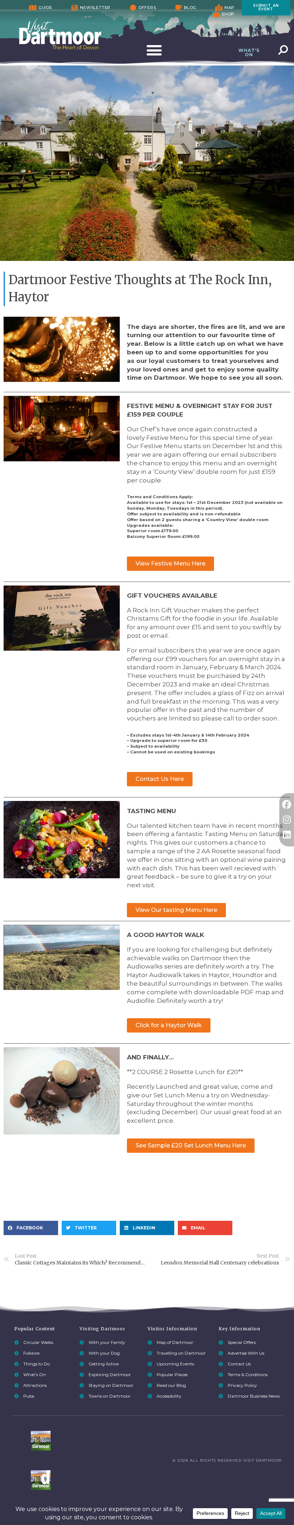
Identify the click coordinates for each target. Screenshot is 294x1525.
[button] (31, 1228)
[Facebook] (286, 804)
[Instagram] (286, 820)
